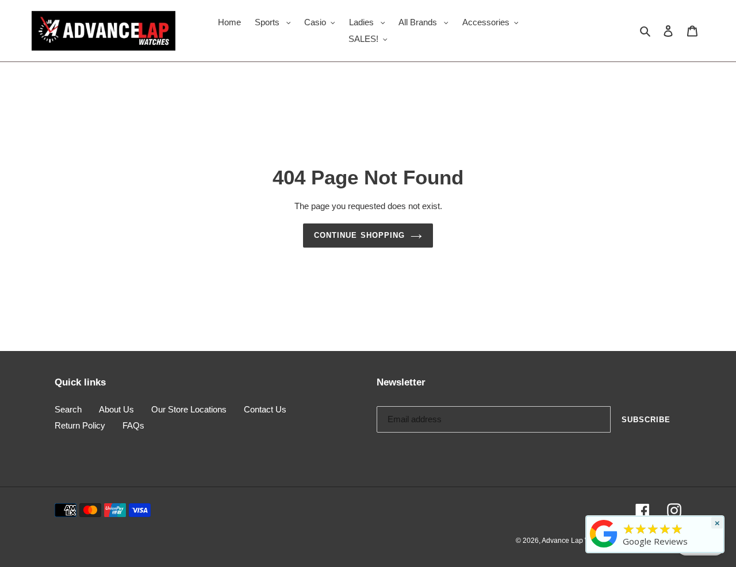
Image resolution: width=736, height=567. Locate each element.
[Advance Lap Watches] (603, 547)
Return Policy (80, 425)
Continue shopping (359, 235)
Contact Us (265, 409)
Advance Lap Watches (577, 541)
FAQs (133, 425)
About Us (116, 409)
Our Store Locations (189, 409)
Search (68, 409)
